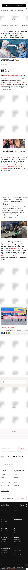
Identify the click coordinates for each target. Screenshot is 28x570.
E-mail (18, 60)
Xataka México (4, 550)
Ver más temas (5, 490)
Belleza (7, 330)
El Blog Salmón (17, 539)
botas (2, 480)
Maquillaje (4, 10)
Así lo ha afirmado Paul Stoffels (9, 157)
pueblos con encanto (6, 485)
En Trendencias (5, 148)
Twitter (13, 60)
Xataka (2, 512)
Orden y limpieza (18, 482)
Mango (11, 25)
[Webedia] (5, 506)
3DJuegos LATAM (17, 550)
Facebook (11, 60)
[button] (9, 70)
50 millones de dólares (16, 248)
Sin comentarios (6, 60)
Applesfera (3, 517)
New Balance (25, 25)
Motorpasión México (18, 561)
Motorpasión (16, 530)
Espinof (15, 523)
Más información (12, 568)
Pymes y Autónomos (18, 541)
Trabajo (3, 474)
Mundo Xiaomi (4, 521)
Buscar (22, 498)
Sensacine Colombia (18, 556)
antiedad (16, 485)
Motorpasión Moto (18, 532)
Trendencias (3, 539)
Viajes (15, 474)
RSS (20, 456)
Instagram (17, 456)
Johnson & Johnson (10, 327)
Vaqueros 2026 (14, 437)
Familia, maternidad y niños (19, 470)
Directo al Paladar (4, 530)
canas (16, 25)
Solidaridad (13, 330)
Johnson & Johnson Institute (8, 256)
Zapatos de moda (5, 482)
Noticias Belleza (21, 330)
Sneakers (3, 470)
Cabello (20, 10)
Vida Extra (16, 515)
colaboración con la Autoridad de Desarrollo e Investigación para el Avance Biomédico (12, 166)
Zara (20, 25)
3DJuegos (16, 512)
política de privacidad (17, 451)
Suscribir (23, 448)
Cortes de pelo (18, 480)
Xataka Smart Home (5, 519)
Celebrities (13, 10)
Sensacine (16, 521)
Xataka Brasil (4, 552)
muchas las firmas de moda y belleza (13, 75)
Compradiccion (4, 543)
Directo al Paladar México (6, 561)
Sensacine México (18, 554)
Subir (22, 505)
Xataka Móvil (4, 515)
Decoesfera (3, 541)
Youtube (14, 456)
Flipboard (16, 60)
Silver (2, 477)
